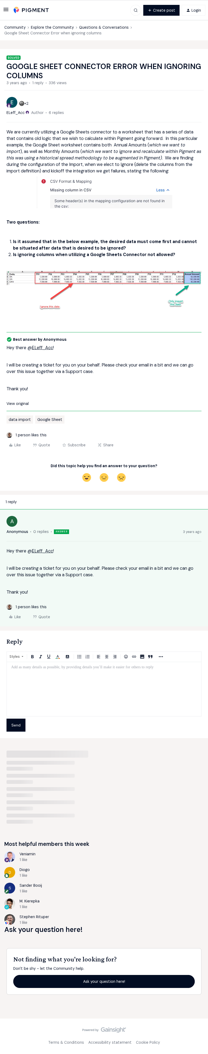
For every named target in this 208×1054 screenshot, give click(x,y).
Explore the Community (52, 27)
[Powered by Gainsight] (104, 1031)
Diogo (25, 869)
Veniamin (27, 854)
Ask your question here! (104, 981)
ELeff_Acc (15, 112)
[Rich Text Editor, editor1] (104, 689)
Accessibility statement (110, 1042)
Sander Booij (31, 885)
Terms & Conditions (66, 1042)
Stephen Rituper (34, 916)
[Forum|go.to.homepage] (31, 10)
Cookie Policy (148, 1042)
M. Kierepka (30, 901)
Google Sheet (49, 419)
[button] (6, 11)
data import (20, 419)
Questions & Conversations (104, 27)
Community (15, 27)
